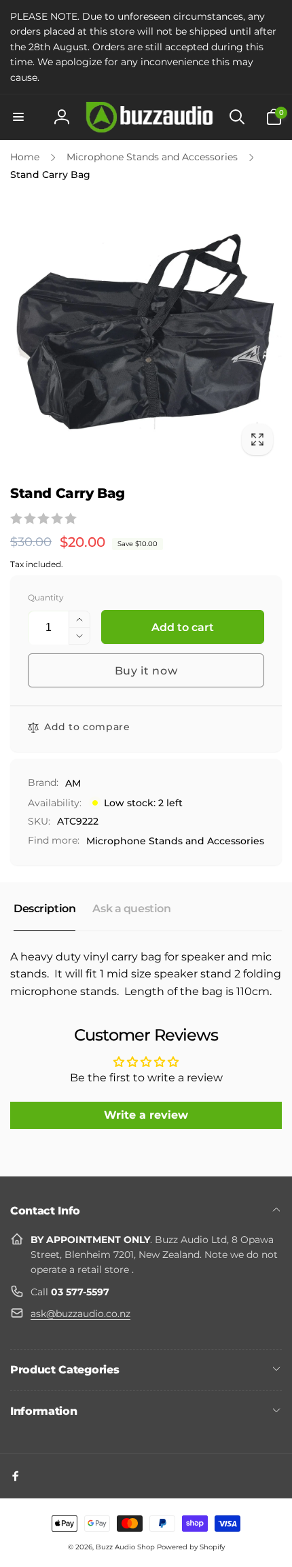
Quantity (46, 597)
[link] (146, 47)
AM (73, 783)
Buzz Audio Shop (125, 1547)
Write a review (146, 1115)
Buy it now (146, 670)
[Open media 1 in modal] (146, 328)
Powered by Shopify (191, 1547)
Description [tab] (44, 908)
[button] (18, 117)
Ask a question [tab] (131, 908)
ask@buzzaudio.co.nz (80, 1314)
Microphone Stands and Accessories (175, 841)
